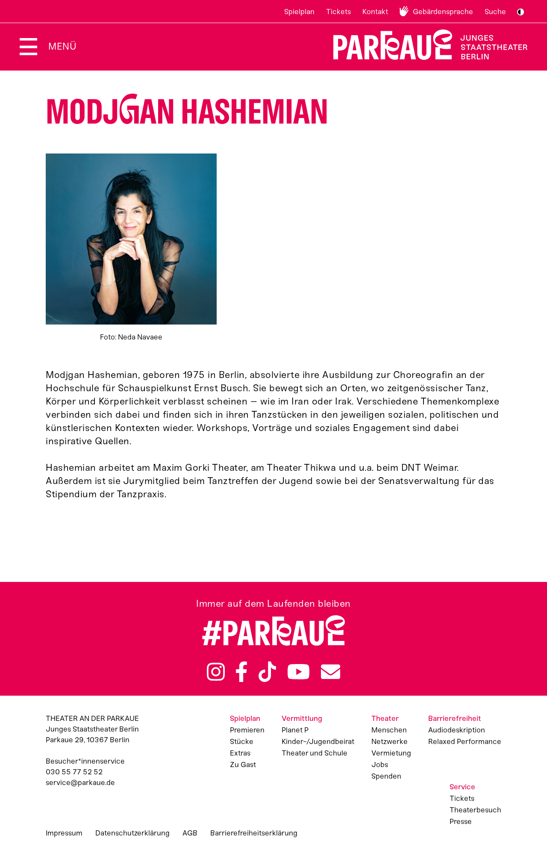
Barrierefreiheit (454, 718)
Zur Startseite (425, 45)
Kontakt (375, 11)
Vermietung (391, 753)
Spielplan (299, 11)
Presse (461, 821)
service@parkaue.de (80, 782)
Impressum (64, 833)
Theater (385, 718)
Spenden (386, 776)
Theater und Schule (314, 753)
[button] (131, 247)
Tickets (338, 11)
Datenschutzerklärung (132, 833)
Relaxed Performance (464, 741)
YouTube (299, 671)
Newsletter (330, 671)
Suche (495, 11)
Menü (62, 46)
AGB (189, 833)
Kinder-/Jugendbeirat (318, 741)
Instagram (216, 672)
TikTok (267, 671)
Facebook (241, 671)
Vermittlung (302, 718)
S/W (520, 12)
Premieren (247, 730)
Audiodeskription (456, 730)
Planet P (295, 730)
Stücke (241, 741)
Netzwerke (389, 741)
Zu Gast (243, 764)
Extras (240, 753)
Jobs (379, 764)
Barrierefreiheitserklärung (253, 833)
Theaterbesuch (475, 810)
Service (462, 786)
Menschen (389, 730)
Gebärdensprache (443, 11)
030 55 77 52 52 (74, 771)
